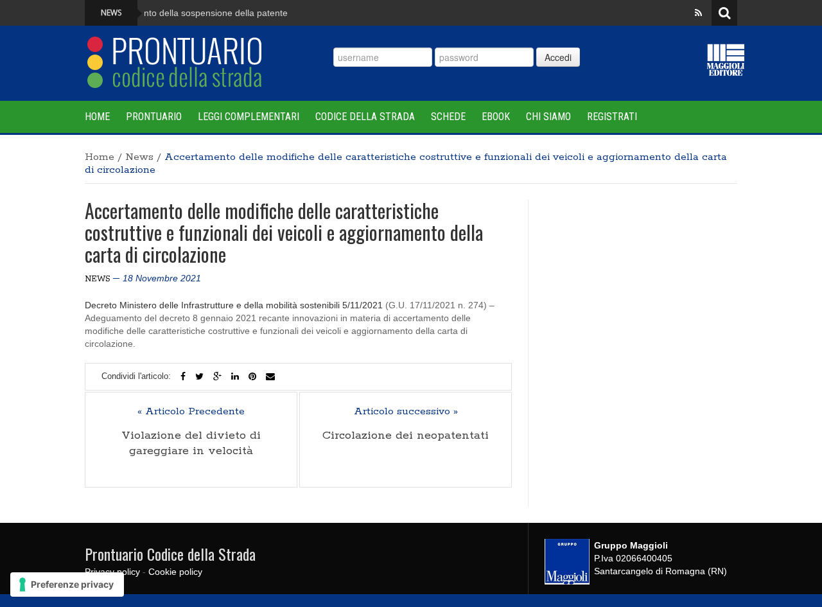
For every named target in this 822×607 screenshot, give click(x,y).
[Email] (270, 376)
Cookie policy (175, 572)
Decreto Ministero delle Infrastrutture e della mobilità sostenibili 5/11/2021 (234, 305)
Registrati (612, 116)
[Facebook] (183, 376)
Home (97, 116)
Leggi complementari (248, 116)
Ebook (496, 116)
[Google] (217, 376)
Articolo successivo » (406, 411)
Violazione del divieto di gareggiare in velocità (191, 443)
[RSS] (698, 13)
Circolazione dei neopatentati (405, 435)
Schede (448, 116)
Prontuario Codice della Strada (170, 553)
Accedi (558, 57)
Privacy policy (112, 572)
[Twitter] (199, 376)
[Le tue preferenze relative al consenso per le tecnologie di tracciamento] (67, 584)
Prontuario (154, 116)
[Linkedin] (235, 376)
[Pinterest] (252, 376)
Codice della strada (365, 116)
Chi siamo (548, 116)
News (139, 157)
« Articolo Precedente (191, 411)
